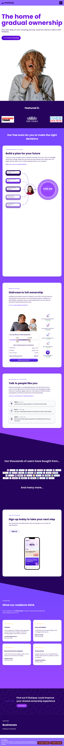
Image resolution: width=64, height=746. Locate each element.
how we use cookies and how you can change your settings (19, 743)
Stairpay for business (9, 729)
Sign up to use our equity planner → (17, 164)
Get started (21, 705)
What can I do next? (23, 360)
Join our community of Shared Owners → (22, 396)
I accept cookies (43, 743)
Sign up (14, 531)
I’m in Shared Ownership (11, 38)
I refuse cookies (56, 743)
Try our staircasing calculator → (19, 305)
